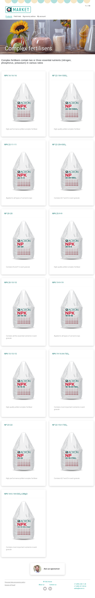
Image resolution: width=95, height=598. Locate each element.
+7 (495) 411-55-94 (80, 586)
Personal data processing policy (15, 582)
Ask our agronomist (52, 569)
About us (41, 585)
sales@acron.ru (79, 588)
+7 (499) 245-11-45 (80, 584)
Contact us (52, 585)
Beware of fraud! (10, 585)
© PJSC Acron (47, 582)
